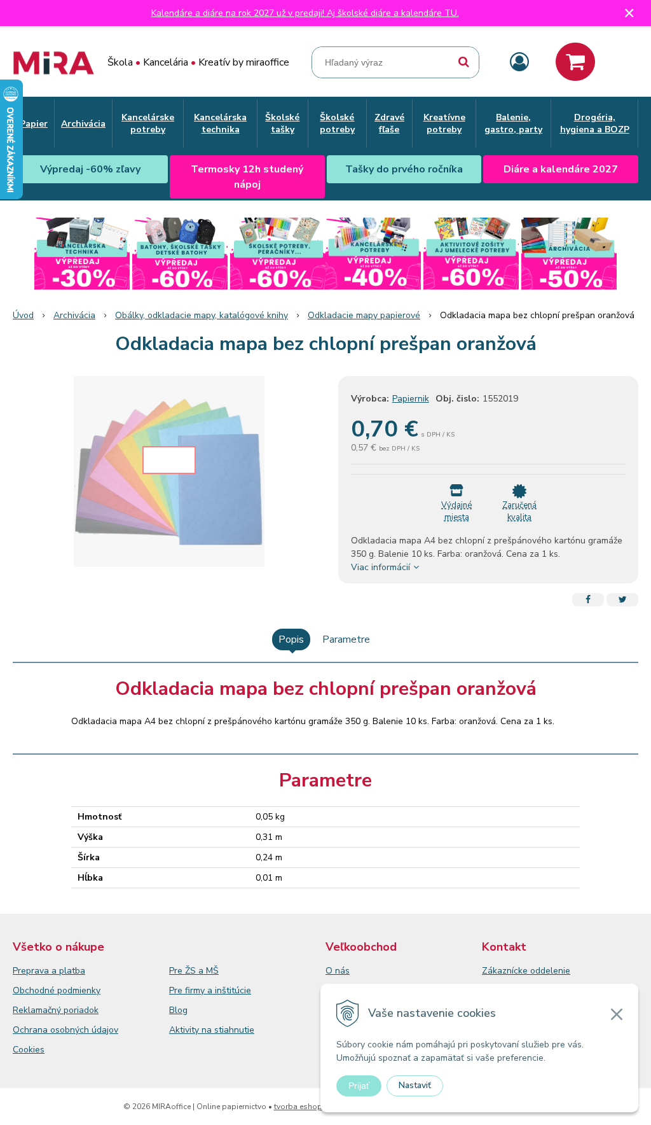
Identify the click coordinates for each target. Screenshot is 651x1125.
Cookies (29, 1050)
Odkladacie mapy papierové (364, 315)
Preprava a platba (49, 971)
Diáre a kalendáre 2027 (561, 169)
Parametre (346, 639)
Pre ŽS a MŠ (194, 971)
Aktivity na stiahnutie (211, 1030)
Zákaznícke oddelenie (526, 971)
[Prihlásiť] (519, 63)
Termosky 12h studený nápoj (247, 177)
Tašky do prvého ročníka (404, 169)
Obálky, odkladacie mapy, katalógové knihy (201, 315)
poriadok (81, 1010)
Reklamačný (38, 1010)
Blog (178, 1010)
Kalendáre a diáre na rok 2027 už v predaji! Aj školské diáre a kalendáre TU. (305, 13)
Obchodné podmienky (56, 990)
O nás (338, 971)
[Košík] (575, 62)
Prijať (358, 1085)
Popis (291, 639)
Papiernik (410, 399)
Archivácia (74, 315)
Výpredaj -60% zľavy (90, 169)
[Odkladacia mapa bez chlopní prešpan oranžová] (169, 471)
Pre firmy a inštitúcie (210, 990)
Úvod (23, 315)
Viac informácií (380, 567)
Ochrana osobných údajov (65, 1030)
